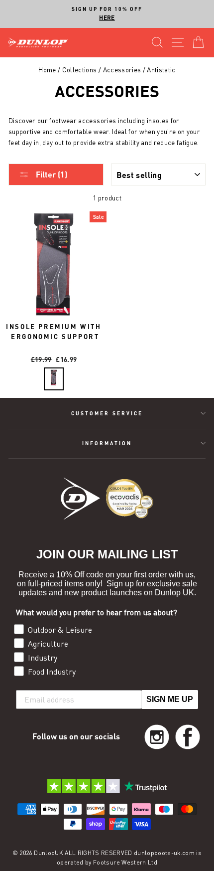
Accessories (122, 70)
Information (107, 443)
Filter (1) (50, 174)
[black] (54, 378)
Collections (79, 70)
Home (47, 70)
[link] (156, 736)
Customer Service (107, 413)
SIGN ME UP (169, 699)
